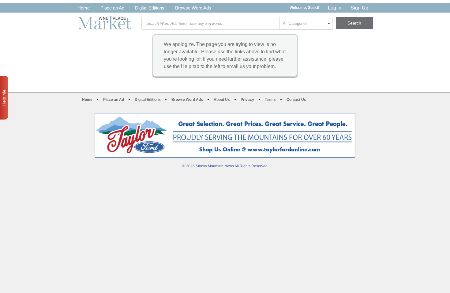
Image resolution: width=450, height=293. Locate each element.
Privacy (247, 99)
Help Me (4, 97)
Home (83, 7)
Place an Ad (112, 7)
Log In (334, 7)
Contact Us (296, 99)
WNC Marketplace (104, 22)
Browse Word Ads (193, 7)
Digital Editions (149, 7)
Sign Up (359, 7)
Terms (270, 99)
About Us (222, 99)
